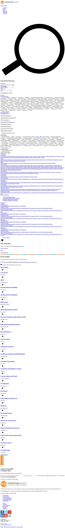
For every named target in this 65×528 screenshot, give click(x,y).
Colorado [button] (2, 203)
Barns (9, 172)
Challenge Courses (52, 165)
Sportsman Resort (44, 163)
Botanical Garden (20, 172)
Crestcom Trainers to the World (9, 376)
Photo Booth (59, 179)
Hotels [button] (2, 158)
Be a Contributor (6, 505)
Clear (6, 152)
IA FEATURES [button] (4, 212)
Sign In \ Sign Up (6, 237)
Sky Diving (44, 168)
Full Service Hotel (11, 159)
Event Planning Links (20, 210)
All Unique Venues (4, 172)
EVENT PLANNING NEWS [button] (7, 209)
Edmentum (3, 405)
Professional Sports (22, 168)
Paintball (17, 168)
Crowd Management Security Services (33, 189)
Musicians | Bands (52, 179)
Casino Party (12, 179)
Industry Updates (58, 210)
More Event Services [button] (5, 188)
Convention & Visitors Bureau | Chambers (11, 198)
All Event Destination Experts (9, 197)
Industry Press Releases (50, 210)
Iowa (4, 10)
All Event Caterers (4, 176)
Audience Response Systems (13, 185)
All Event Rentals (4, 185)
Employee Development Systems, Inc (10, 428)
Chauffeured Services (26, 192)
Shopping (37, 168)
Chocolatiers (25, 176)
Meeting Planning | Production (7, 183)
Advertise (5, 504)
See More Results (4, 454)
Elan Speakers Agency (6, 413)
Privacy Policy (20, 526)
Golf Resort (16, 163)
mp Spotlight (3, 206)
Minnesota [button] (3, 219)
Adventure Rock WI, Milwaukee (9, 294)
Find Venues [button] (3, 154)
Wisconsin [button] (3, 227)
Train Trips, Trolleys (58, 168)
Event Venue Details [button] (5, 112)
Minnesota (5, 11)
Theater (16, 173)
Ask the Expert (4, 208)
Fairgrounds (3, 157)
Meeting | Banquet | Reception (12, 157)
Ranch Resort (33, 163)
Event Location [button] (4, 86)
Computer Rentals (32, 185)
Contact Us (5, 508)
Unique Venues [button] (4, 171)
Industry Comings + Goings (39, 210)
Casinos (46, 165)
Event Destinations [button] (4, 149)
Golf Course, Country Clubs (54, 166)
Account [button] (2, 235)
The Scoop (9, 208)
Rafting (33, 168)
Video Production (34, 190)
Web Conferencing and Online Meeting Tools (47, 190)
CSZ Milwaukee (5, 383)
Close (9, 152)
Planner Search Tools (7, 499)
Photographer (7, 190)
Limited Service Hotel (58, 159)
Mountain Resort (27, 163)
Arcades (17, 165)
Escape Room (40, 166)
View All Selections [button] (4, 252)
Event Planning (32, 208)
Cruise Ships (13, 166)
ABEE (2, 280)
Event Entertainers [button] (4, 177)
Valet (2, 193)
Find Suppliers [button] (3, 174)
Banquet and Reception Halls (18, 156)
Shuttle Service (55, 192)
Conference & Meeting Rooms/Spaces (48, 156)
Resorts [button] (2, 162)
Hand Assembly (47, 189)
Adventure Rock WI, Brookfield (9, 287)
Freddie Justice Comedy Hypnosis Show (11, 435)
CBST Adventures (5, 339)
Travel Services (16, 183)
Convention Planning (24, 208)
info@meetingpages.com (6, 524)
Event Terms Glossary (29, 210)
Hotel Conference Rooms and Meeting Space (45, 159)
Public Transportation (47, 192)
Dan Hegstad (4, 391)
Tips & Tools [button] (3, 202)
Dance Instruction (19, 166)
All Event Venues (4, 156)
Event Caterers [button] (3, 175)
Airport (13, 192)
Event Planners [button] (4, 181)
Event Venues (6, 495)
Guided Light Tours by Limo (17, 167)
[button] (5, 5)
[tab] (32, 5)
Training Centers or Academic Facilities (36, 157)
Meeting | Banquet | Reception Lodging (8, 160)
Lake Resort (21, 163)
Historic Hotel (18, 159)
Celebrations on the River (7, 346)
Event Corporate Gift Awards (12, 189)
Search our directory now (18, 246)
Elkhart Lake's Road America (8, 420)
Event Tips (37, 208)
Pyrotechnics (12, 190)
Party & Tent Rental (56, 185)
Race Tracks (29, 168)
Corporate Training (21, 189)
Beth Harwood (4, 302)
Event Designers (53, 182)
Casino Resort (11, 163)
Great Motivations (5, 450)
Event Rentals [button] (3, 184)
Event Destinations (7, 497)
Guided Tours (26, 167)
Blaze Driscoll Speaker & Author (9, 309)
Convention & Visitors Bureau (14, 182)
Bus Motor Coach (18, 192)
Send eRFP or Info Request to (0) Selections (27, 262)
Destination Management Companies (28, 182)
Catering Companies (19, 176)
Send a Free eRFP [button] (4, 248)
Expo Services (39, 185)
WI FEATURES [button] (4, 228)
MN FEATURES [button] (4, 220)
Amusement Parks (12, 165)
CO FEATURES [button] (4, 204)
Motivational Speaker (44, 179)
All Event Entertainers (5, 179)
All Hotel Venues (4, 159)
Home (2, 526)
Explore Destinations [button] (5, 195)
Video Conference (19, 187)
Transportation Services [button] (5, 191)
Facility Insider (9, 206)
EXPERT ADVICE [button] (5, 207)
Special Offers (15, 206)
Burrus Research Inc (6, 331)
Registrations (18, 190)
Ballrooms (10, 156)
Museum (2, 173)
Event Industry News (11, 210)
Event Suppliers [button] (4, 135)
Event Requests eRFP (7, 498)
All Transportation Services (6, 192)
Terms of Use (13, 526)
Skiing (40, 168)
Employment (5, 506)
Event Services (6, 496)
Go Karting (45, 166)
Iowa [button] (2, 211)
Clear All (2, 95)
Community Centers (28, 156)
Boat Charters (33, 165)
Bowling (42, 165)
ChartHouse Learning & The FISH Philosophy (13, 354)
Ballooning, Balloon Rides (25, 165)
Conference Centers (36, 156)
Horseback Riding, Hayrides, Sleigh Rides (37, 167)
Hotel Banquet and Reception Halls (28, 159)
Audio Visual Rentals (24, 185)
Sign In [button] (2, 250)
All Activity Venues (4, 165)
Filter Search (5, 262)
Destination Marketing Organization (43, 182)
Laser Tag (7, 168)
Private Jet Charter (39, 192)
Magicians (38, 179)
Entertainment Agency (26, 179)
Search (2, 152)
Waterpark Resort (52, 163)
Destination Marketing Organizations (10, 200)
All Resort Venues (4, 163)
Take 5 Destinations (22, 206)
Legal (9, 526)
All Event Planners (4, 182)
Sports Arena (12, 173)
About (4, 503)
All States (5, 13)
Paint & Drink (12, 168)
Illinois (4, 8)
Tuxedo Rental (12, 187)
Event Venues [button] (3, 155)
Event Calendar (4, 210)
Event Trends (42, 208)
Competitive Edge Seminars (8, 361)
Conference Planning (15, 208)
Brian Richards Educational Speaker (10, 324)
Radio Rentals (6, 187)
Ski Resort (39, 163)
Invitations (53, 189)
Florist (42, 189)
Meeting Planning (49, 208)
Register (4, 507)
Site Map (5, 526)
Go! (13, 84)
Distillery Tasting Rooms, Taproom (30, 166)
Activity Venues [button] (4, 164)
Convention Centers (60, 156)
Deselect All (15, 262)
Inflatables (34, 179)
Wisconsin (5, 12)
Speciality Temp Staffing (26, 190)
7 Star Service (4, 272)
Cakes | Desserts (11, 176)
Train (59, 192)
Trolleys (62, 192)
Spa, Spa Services (50, 168)
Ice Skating (59, 167)
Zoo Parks (19, 170)
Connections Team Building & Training (11, 368)
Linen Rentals (49, 185)
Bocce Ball (38, 165)
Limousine (33, 192)
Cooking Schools (6, 166)
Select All (10, 262)
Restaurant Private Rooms (23, 157)
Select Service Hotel (21, 160)
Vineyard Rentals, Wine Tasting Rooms (8, 170)
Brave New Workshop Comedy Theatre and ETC (13, 317)
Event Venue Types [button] (4, 96)
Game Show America (6, 442)
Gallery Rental (47, 172)
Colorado (5, 7)
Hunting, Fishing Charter (51, 167)
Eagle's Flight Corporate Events (9, 398)
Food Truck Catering (33, 176)
